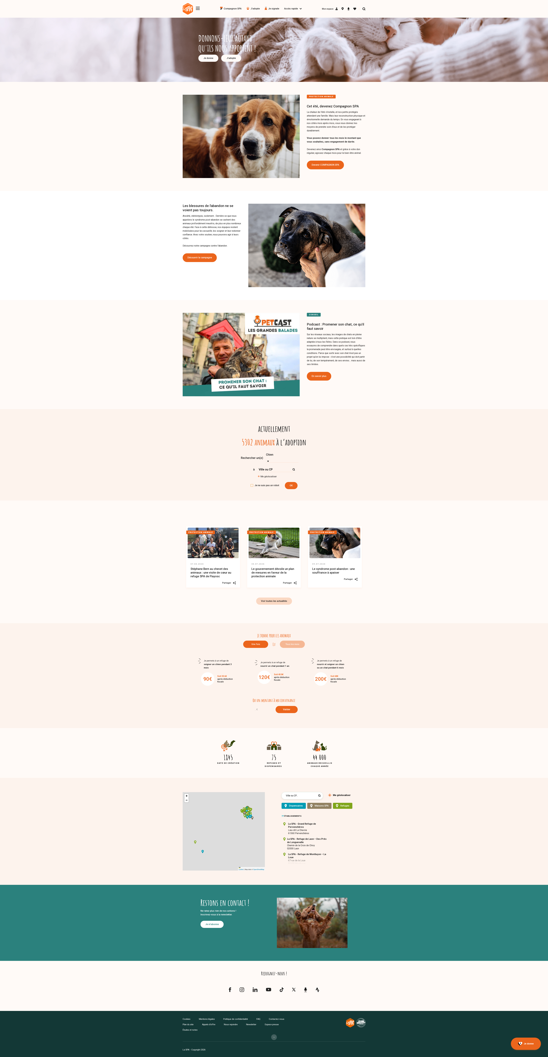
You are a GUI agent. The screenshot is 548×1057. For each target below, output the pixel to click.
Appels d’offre (208, 1024)
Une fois (255, 644)
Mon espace (327, 9)
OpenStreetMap (258, 869)
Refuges (344, 805)
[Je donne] (526, 1044)
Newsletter (251, 1024)
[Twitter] (293, 990)
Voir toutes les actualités (274, 601)
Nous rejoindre (231, 1024)
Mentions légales (207, 1019)
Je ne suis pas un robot (267, 485)
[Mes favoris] (354, 9)
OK (291, 485)
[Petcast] (348, 9)
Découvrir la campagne (200, 257)
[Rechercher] (363, 8)
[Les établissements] (343, 9)
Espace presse (272, 1024)
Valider (286, 709)
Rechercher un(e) (252, 457)
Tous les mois (292, 644)
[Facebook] (230, 991)
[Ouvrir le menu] (198, 8)
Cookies (186, 1019)
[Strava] (317, 990)
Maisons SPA (322, 805)
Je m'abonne (212, 924)
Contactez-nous (276, 1019)
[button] (248, 813)
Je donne (208, 58)
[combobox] (282, 457)
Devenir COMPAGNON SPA (325, 164)
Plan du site (188, 1024)
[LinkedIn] (255, 991)
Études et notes (190, 1030)
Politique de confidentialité (235, 1019)
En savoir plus (319, 376)
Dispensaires (296, 805)
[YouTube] (268, 990)
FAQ (258, 1019)
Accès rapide (291, 8)
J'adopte (231, 58)
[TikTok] (282, 991)
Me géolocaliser (268, 476)
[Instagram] (242, 991)
